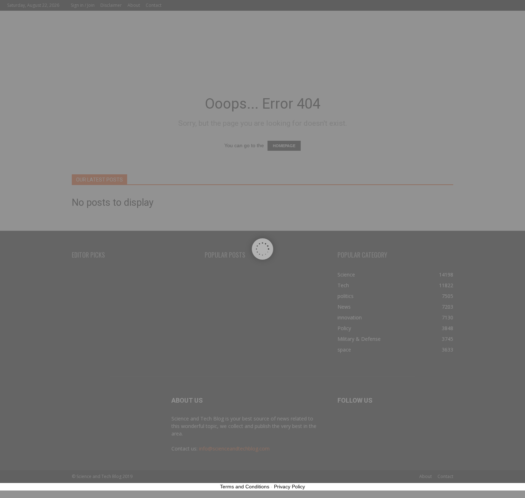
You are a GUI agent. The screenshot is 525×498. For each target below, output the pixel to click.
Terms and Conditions (244, 486)
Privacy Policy (289, 486)
